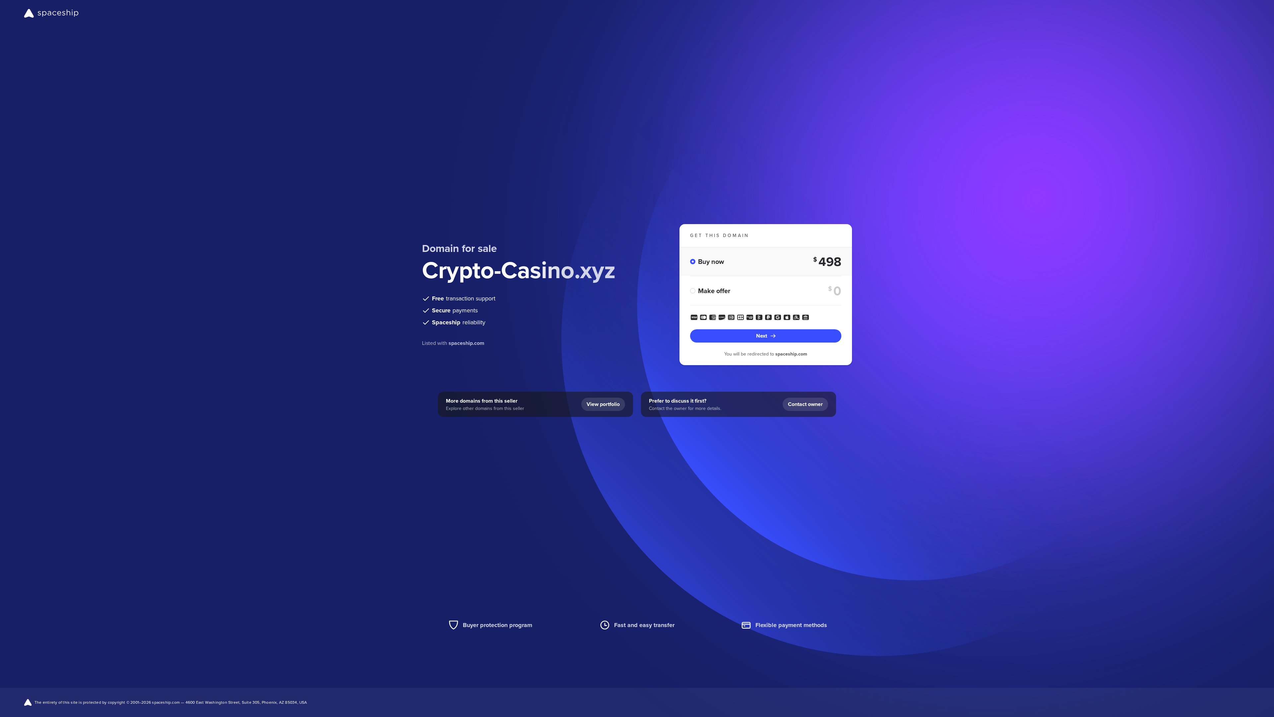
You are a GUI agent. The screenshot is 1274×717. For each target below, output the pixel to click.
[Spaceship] (51, 13)
